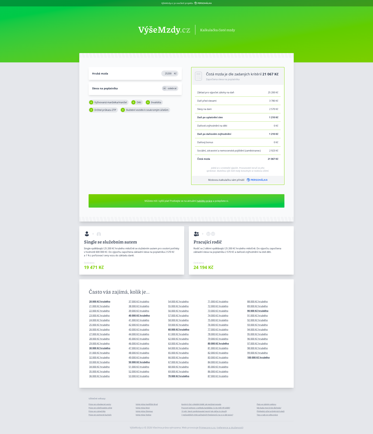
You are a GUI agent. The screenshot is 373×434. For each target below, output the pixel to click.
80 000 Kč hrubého (218, 343)
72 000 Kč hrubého (218, 306)
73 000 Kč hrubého (218, 310)
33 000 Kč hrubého (99, 362)
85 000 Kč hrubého (218, 366)
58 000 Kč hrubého (178, 320)
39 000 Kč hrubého (139, 310)
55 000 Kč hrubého (178, 306)
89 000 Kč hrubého (257, 306)
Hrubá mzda (100, 73)
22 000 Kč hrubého (99, 310)
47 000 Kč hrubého (139, 348)
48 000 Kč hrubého (139, 352)
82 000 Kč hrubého (218, 352)
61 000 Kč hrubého (178, 334)
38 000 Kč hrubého (139, 306)
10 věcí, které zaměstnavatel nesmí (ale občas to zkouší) (204, 411)
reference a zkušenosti (230, 427)
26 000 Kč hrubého (99, 329)
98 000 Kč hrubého (257, 348)
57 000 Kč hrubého (178, 315)
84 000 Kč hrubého (218, 362)
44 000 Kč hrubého (139, 334)
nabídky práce (204, 200)
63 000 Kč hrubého (178, 343)
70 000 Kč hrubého (178, 376)
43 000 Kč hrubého (139, 329)
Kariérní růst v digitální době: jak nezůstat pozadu (201, 404)
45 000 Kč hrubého (139, 338)
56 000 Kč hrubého (178, 310)
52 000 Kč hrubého (139, 371)
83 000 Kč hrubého (218, 357)
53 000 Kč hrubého (139, 376)
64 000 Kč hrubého (178, 348)
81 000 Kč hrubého (218, 348)
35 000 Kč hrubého (99, 371)
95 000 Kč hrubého (257, 334)
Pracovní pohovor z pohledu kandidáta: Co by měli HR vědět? (205, 408)
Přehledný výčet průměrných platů (270, 411)
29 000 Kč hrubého (99, 343)
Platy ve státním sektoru (266, 404)
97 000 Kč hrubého (257, 343)
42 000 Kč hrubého (139, 324)
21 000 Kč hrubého (99, 306)
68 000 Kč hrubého (178, 366)
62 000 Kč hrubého (178, 338)
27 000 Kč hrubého (99, 334)
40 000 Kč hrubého (139, 315)
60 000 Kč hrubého (178, 329)
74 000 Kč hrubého (218, 315)
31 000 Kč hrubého (99, 352)
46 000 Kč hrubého (139, 343)
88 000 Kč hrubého (257, 301)
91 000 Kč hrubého (257, 315)
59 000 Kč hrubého (178, 324)
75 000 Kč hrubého (218, 320)
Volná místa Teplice (143, 415)
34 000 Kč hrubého (99, 366)
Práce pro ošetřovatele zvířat (100, 408)
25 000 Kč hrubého (99, 324)
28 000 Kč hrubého (99, 338)
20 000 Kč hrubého (99, 301)
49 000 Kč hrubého (139, 357)
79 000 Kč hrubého (218, 338)
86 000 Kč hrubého (218, 371)
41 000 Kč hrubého (139, 320)
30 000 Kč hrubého (99, 348)
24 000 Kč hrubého (99, 320)
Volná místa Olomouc (144, 411)
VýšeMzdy (164, 30)
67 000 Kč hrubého (178, 362)
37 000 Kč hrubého (139, 301)
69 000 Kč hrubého (178, 371)
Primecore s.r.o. (207, 427)
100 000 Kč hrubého (258, 357)
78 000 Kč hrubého (218, 334)
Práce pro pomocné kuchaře (100, 415)
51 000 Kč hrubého (139, 366)
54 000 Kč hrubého (178, 301)
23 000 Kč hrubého (99, 315)
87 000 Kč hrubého (218, 376)
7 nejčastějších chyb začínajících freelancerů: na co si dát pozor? (207, 415)
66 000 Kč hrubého (178, 357)
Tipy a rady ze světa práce (267, 415)
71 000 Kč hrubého (218, 301)
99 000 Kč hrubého (257, 352)
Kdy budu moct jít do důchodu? (269, 408)
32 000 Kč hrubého (99, 357)
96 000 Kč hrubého (257, 338)
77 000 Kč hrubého (218, 329)
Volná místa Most (143, 408)
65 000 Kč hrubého (178, 352)
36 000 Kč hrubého (99, 376)
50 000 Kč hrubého (139, 362)
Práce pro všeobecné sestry (100, 404)
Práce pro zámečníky (97, 411)
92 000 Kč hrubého (257, 320)
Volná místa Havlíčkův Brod (147, 404)
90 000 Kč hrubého (257, 310)
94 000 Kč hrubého (257, 329)
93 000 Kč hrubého (257, 324)
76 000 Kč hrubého (218, 324)
